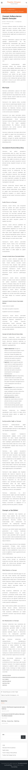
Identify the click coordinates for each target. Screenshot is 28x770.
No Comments (6, 23)
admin (4, 21)
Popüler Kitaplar (14, 2)
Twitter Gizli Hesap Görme (9, 755)
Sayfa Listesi (5, 750)
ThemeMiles (14, 767)
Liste (3, 745)
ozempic (4, 685)
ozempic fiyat (5, 683)
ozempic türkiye (6, 675)
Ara (3, 734)
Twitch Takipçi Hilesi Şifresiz (9, 752)
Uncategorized (18, 21)
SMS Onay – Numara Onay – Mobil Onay (10, 721)
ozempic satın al (6, 681)
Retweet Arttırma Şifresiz (8, 747)
